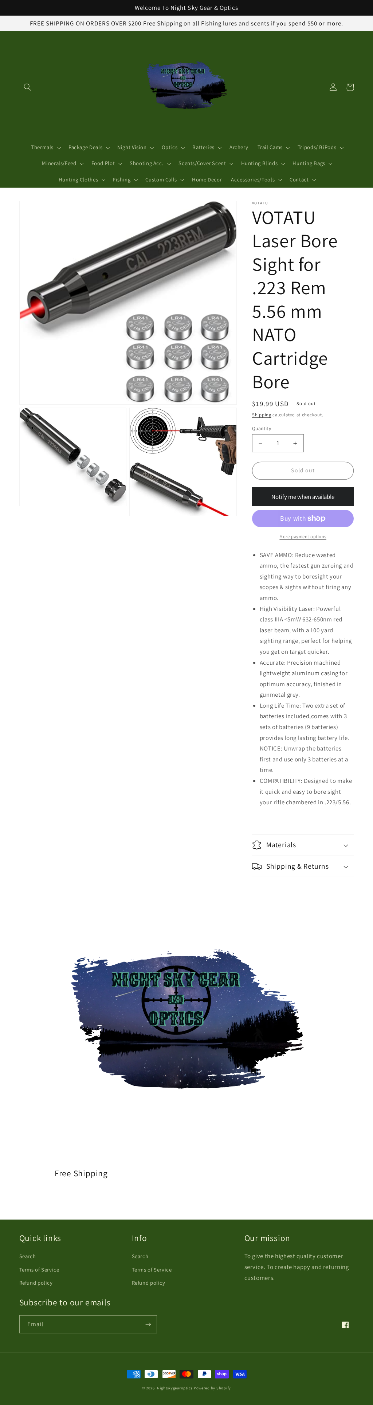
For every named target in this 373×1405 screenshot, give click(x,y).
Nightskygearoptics (174, 1387)
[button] (27, 87)
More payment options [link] (302, 536)
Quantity (261, 428)
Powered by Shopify (212, 1387)
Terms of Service (39, 1269)
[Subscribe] (148, 1324)
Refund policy (36, 1282)
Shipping (261, 415)
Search (27, 1256)
